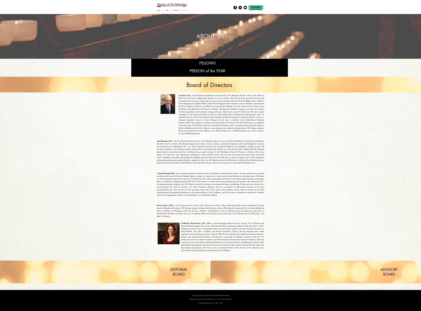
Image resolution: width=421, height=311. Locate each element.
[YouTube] (245, 7)
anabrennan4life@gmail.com (244, 162)
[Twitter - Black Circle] (240, 7)
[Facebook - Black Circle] (235, 7)
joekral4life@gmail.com (190, 133)
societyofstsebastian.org (205, 303)
